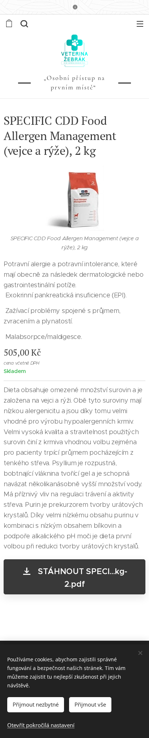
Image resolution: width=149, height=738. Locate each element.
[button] (24, 23)
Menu (140, 23)
